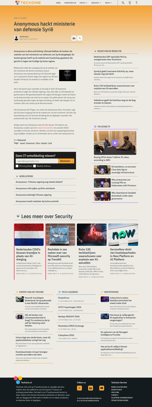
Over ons (115, 392)
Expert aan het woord (31, 291)
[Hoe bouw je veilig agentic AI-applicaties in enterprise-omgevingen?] (105, 320)
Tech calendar (70, 291)
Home (58, 3)
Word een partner (119, 387)
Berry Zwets (21, 274)
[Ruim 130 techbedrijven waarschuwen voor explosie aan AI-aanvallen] (92, 235)
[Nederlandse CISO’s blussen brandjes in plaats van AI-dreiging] (29, 235)
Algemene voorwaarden (122, 398)
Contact (114, 395)
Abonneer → (66, 161)
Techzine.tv (103, 126)
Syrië (50, 143)
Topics (82, 3)
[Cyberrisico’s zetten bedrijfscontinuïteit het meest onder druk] (105, 303)
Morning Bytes (25, 165)
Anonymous (30, 143)
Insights (95, 3)
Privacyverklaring (119, 400)
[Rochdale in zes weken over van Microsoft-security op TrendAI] (60, 235)
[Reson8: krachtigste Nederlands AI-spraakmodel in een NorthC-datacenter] (20, 303)
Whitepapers (111, 291)
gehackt (44, 143)
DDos (38, 143)
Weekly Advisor (44, 165)
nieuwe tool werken (45, 127)
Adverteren (116, 390)
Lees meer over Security (47, 216)
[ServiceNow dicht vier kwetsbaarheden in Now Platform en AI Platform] (123, 235)
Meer (107, 3)
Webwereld (22, 140)
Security (23, 18)
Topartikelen (70, 3)
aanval (22, 143)
